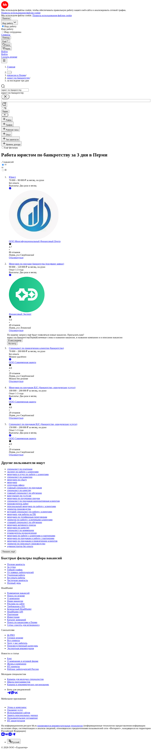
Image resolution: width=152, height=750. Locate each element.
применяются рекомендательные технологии (60, 725)
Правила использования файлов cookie (52, 15)
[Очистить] (5, 96)
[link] (6, 45)
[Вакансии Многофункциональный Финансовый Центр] (79, 215)
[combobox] (15, 90)
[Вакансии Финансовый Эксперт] (79, 295)
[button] (4, 51)
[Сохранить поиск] (4, 104)
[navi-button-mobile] (4, 60)
